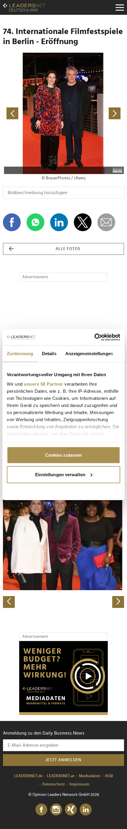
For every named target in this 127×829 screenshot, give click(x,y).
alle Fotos (68, 249)
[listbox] (63, 548)
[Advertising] (63, 678)
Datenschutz (53, 784)
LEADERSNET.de (28, 776)
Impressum (79, 784)
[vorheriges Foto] (33, 113)
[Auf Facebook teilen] (12, 222)
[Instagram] (56, 810)
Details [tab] (49, 353)
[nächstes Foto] (94, 113)
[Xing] (71, 810)
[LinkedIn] (86, 810)
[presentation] (9, 602)
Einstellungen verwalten (60, 474)
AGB (109, 776)
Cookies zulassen (63, 455)
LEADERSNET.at (60, 776)
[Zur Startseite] (24, 7)
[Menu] (119, 7)
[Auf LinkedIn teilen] (59, 222)
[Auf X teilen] (83, 222)
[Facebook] (41, 810)
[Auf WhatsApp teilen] (35, 222)
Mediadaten (89, 776)
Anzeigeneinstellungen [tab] (89, 353)
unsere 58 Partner (43, 383)
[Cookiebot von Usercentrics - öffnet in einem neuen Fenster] (94, 337)
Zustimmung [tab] (20, 353)
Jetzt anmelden (63, 760)
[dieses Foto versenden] (106, 222)
